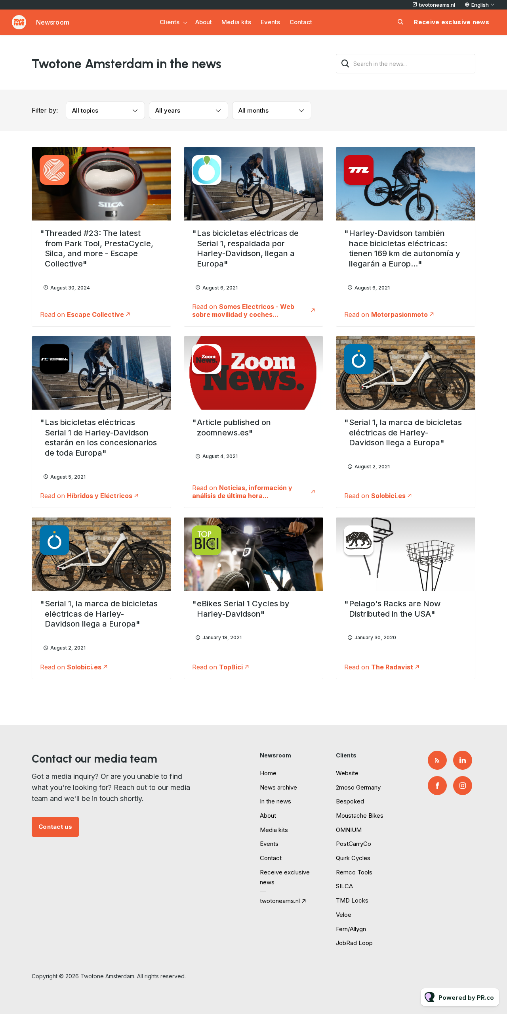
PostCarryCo (353, 843)
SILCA (344, 886)
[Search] (345, 63)
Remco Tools (354, 872)
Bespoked (350, 801)
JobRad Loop (354, 943)
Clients (169, 22)
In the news (275, 801)
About (203, 22)
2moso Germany (358, 787)
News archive (278, 787)
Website (347, 773)
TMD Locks (352, 900)
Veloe (343, 914)
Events (270, 22)
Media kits (236, 22)
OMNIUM (349, 830)
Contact (301, 22)
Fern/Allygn (351, 929)
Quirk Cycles (353, 858)
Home (268, 773)
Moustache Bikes (359, 815)
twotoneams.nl (437, 5)
